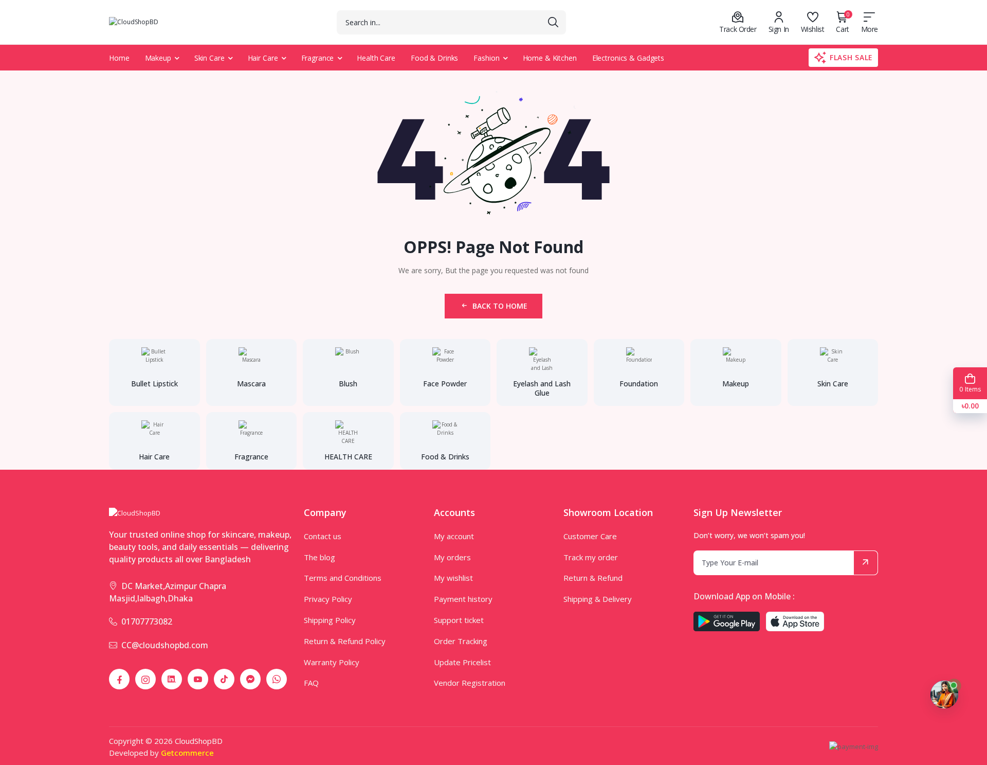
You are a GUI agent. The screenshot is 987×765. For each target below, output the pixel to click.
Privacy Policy (328, 599)
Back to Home (499, 306)
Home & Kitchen (550, 58)
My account (454, 536)
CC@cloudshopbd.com (164, 645)
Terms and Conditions (342, 578)
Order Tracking (460, 641)
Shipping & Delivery (597, 599)
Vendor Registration (469, 683)
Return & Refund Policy (345, 641)
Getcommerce (187, 753)
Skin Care (209, 58)
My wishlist (453, 578)
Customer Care (590, 536)
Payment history (463, 599)
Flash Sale (851, 57)
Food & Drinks (434, 58)
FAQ (311, 683)
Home (119, 58)
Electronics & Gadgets (628, 58)
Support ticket (459, 620)
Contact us (322, 536)
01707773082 (146, 621)
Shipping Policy (330, 620)
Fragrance (317, 58)
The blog (319, 557)
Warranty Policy (331, 662)
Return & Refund (593, 578)
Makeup (158, 58)
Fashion (486, 58)
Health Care (376, 58)
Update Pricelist (462, 662)
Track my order (590, 557)
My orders (452, 557)
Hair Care (263, 58)
